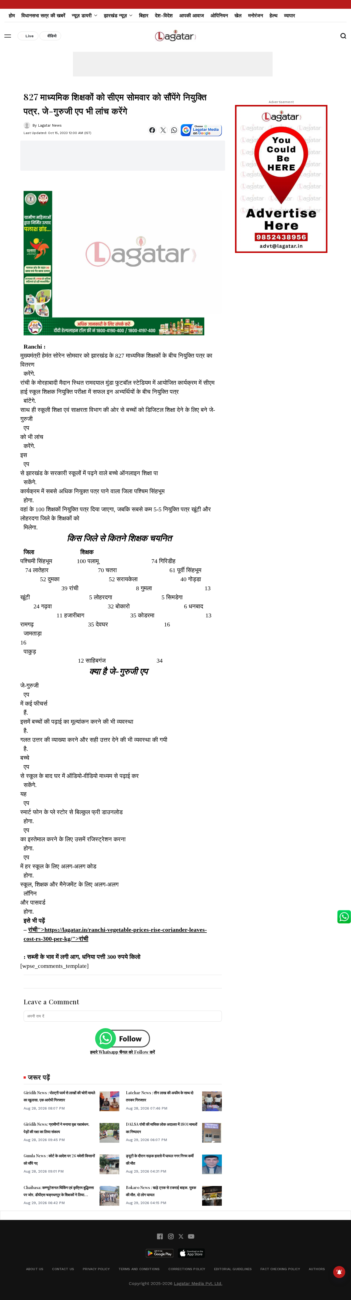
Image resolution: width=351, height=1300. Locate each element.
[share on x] (163, 130)
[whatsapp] (174, 130)
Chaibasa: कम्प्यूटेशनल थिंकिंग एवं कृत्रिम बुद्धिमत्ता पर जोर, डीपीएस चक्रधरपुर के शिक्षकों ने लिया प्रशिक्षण (59, 1195)
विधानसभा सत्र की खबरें (43, 15)
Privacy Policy (96, 1269)
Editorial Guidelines (233, 1269)
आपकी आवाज (191, 15)
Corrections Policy (186, 1269)
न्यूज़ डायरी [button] (82, 15)
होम (12, 15)
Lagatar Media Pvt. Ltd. (198, 1283)
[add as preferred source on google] (201, 130)
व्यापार (289, 15)
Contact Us (63, 1269)
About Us (34, 1269)
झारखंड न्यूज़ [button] (115, 15)
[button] (7, 36)
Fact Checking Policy (280, 1269)
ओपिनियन (219, 15)
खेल (238, 15)
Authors (317, 1269)
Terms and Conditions (139, 1269)
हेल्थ (274, 15)
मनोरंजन (255, 15)
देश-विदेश (164, 15)
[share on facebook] (152, 130)
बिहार (143, 15)
